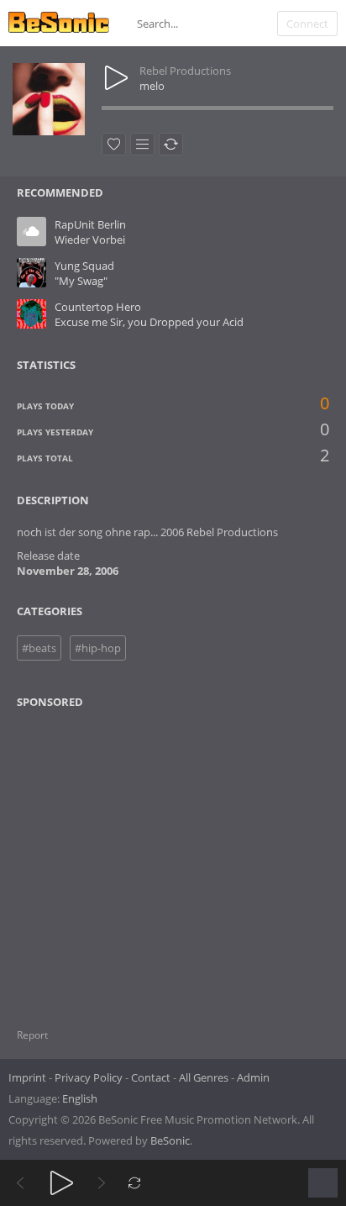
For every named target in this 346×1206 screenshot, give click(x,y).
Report (32, 1035)
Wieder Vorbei (90, 239)
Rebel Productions (185, 70)
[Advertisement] (98, 858)
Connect (307, 23)
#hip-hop (98, 648)
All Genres (203, 1077)
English (79, 1098)
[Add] (142, 144)
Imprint (27, 1077)
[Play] (61, 1183)
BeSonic (170, 1140)
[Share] (171, 144)
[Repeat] (134, 1183)
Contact (150, 1077)
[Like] (114, 144)
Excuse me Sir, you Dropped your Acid (149, 321)
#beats (39, 648)
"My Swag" (81, 280)
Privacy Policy (89, 1077)
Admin (253, 1077)
